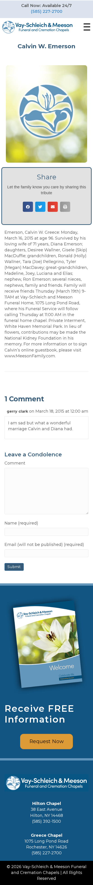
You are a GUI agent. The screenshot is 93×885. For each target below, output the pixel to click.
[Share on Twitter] (40, 207)
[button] (86, 27)
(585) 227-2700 (46, 11)
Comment (15, 463)
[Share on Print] (65, 207)
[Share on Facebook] (28, 207)
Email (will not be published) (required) (44, 544)
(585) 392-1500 (46, 821)
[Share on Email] (53, 207)
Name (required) (21, 523)
